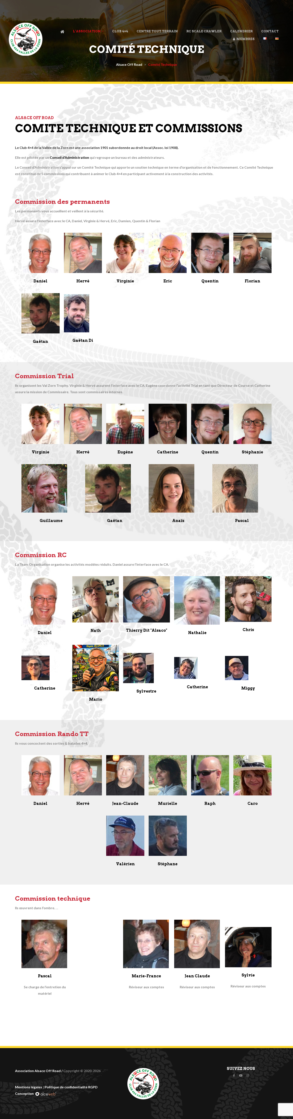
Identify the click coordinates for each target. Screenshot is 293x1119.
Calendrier (241, 31)
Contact (270, 31)
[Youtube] (240, 1075)
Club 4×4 (120, 31)
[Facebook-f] (234, 1075)
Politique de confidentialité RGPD (71, 1087)
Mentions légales (28, 1087)
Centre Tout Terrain (157, 31)
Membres (245, 39)
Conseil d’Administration (69, 157)
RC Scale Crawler (204, 31)
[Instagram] (247, 1075)
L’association (87, 31)
